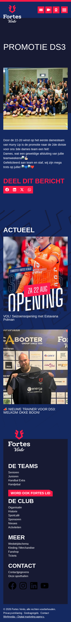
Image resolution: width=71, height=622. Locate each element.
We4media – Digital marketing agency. (24, 616)
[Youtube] (44, 586)
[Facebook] (12, 586)
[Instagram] (23, 586)
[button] (64, 9)
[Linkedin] (34, 586)
